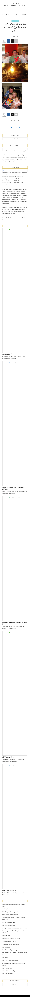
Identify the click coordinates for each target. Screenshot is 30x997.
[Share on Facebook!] (11, 128)
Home (3, 14)
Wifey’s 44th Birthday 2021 (9, 890)
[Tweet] (12, 41)
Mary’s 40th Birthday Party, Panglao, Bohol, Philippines (13, 488)
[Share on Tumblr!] (19, 128)
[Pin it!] (17, 128)
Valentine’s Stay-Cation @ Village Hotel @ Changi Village (14, 623)
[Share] (8, 41)
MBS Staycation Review (8, 757)
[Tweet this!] (14, 128)
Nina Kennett (15, 3)
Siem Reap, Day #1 (7, 354)
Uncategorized (15, 20)
